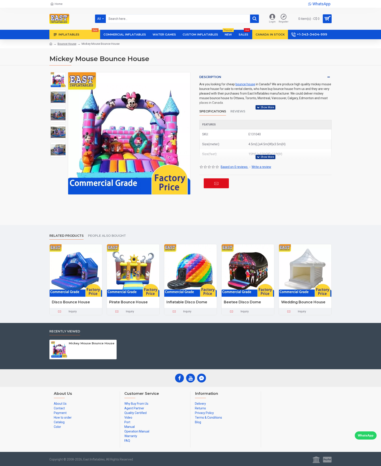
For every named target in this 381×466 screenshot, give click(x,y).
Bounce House (67, 43)
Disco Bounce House (71, 302)
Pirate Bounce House (128, 302)
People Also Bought (107, 236)
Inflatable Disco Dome (186, 302)
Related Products (66, 236)
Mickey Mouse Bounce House (91, 343)
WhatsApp (366, 435)
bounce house (245, 84)
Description (210, 77)
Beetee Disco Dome (242, 302)
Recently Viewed (64, 331)
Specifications (212, 111)
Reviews (237, 111)
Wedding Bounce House (303, 302)
